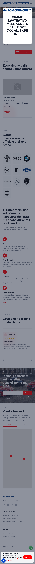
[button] (3, 560)
